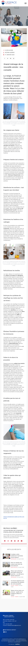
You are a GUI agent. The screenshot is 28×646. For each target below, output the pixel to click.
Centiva (17, 644)
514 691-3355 (9, 624)
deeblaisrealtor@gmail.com (14, 625)
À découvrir (9, 50)
